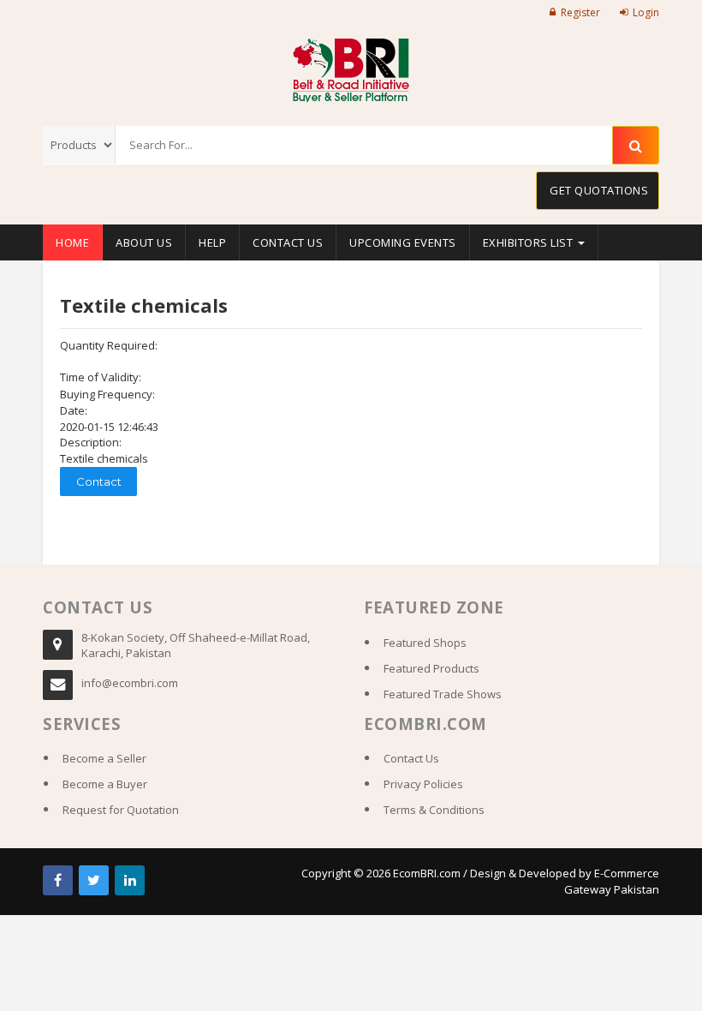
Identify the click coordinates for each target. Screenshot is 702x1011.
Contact (99, 481)
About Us (144, 242)
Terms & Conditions (434, 809)
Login (646, 12)
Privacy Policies (423, 784)
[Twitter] (94, 880)
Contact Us (288, 242)
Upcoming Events (402, 242)
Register (580, 12)
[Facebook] (58, 880)
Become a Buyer (104, 784)
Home (72, 242)
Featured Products (431, 668)
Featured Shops (425, 642)
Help (212, 242)
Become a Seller (104, 758)
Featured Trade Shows (443, 694)
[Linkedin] (130, 880)
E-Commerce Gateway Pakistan (611, 881)
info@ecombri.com (129, 683)
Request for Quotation (120, 809)
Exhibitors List (529, 242)
